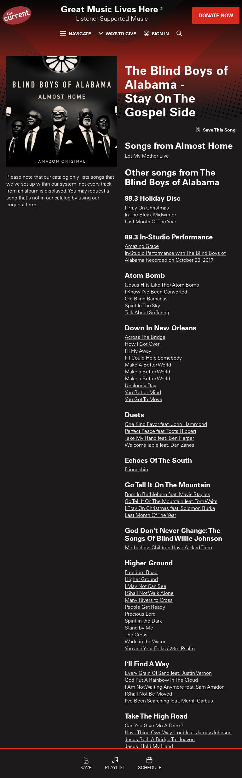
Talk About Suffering (147, 313)
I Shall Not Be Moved (148, 694)
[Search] (179, 33)
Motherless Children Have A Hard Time (168, 548)
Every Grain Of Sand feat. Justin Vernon (168, 673)
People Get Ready (145, 607)
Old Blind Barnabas (146, 299)
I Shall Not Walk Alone (149, 593)
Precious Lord (140, 614)
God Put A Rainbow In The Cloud (161, 680)
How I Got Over (142, 344)
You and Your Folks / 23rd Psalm (160, 649)
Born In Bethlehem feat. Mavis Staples (167, 494)
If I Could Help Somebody (153, 358)
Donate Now (216, 15)
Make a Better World (147, 372)
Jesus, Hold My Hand (149, 746)
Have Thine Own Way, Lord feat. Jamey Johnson (178, 733)
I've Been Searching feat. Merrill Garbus (169, 701)
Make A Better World (148, 365)
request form (22, 205)
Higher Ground (141, 579)
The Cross (136, 635)
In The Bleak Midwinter (150, 215)
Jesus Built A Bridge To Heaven (160, 739)
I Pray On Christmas (147, 208)
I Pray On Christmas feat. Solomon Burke (170, 508)
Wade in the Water (145, 642)
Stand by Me (139, 628)
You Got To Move (143, 399)
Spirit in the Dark (143, 621)
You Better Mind (143, 392)
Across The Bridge (145, 337)
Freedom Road (141, 572)
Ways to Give (121, 33)
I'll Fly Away (138, 351)
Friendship (136, 470)
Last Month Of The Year (150, 222)
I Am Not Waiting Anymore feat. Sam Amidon (175, 687)
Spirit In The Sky (142, 306)
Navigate (80, 33)
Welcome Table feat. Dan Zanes (159, 445)
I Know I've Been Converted (156, 292)
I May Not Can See (145, 586)
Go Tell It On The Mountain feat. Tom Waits (171, 501)
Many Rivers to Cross (149, 600)
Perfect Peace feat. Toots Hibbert (160, 431)
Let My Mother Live (147, 156)
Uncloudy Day (140, 386)
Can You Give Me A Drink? (154, 726)
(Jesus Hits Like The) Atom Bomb (162, 285)
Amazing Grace (142, 246)
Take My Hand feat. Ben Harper (159, 438)
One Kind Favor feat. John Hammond (166, 424)
